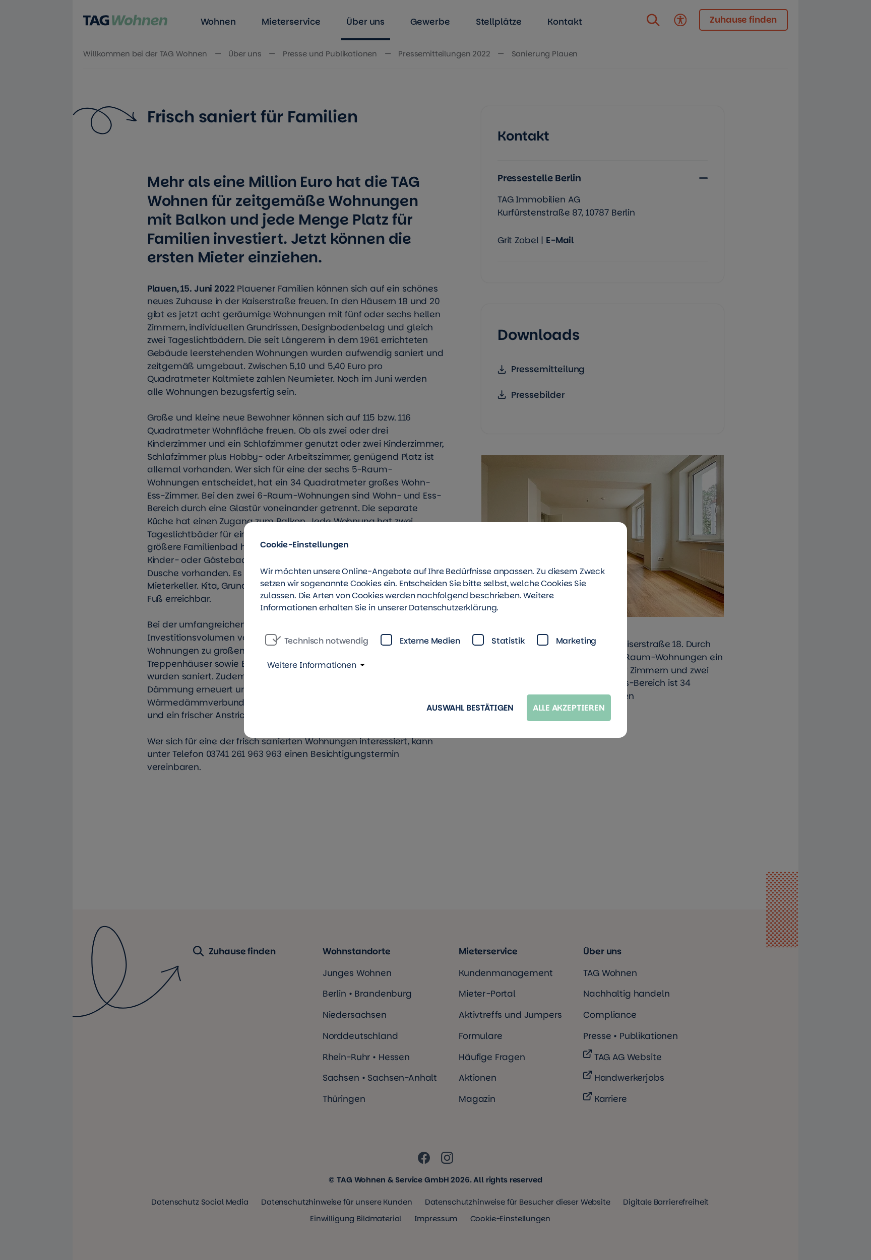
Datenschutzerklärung (452, 607)
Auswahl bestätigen (470, 708)
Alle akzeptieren (569, 708)
